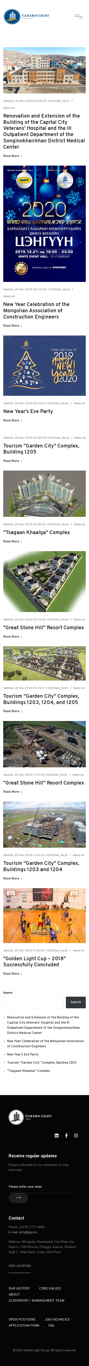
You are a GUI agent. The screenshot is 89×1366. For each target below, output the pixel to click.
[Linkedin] (56, 1135)
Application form (24, 1326)
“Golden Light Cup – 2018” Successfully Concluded (34, 962)
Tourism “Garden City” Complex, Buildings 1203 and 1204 (41, 866)
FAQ (51, 1326)
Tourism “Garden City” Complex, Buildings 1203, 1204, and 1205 (41, 699)
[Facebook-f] (66, 1135)
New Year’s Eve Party (28, 412)
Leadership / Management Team (36, 1301)
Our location (20, 1266)
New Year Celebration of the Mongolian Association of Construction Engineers (36, 310)
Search (8, 993)
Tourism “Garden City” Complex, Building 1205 (41, 449)
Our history (19, 1289)
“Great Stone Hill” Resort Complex (43, 628)
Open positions (22, 1320)
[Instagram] (76, 1135)
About (14, 1295)
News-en (9, 108)
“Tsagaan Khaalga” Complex (36, 533)
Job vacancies (57, 1320)
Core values (50, 1289)
